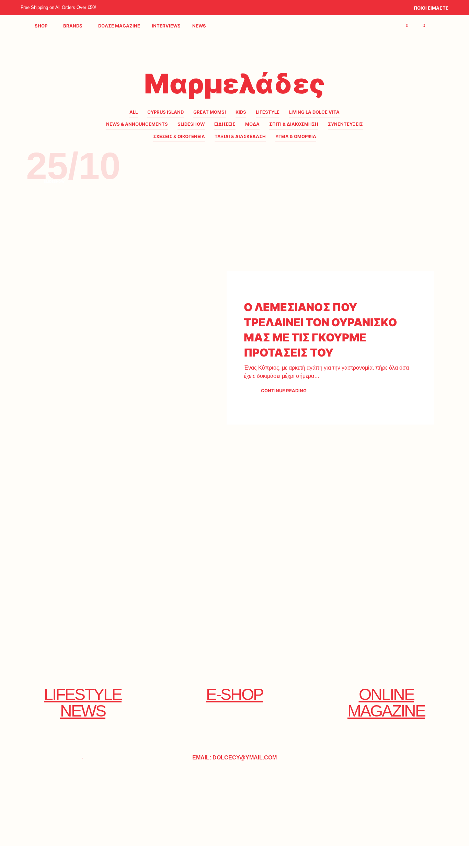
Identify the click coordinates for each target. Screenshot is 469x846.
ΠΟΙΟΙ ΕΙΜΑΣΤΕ (431, 8)
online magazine (386, 702)
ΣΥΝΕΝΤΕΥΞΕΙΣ (345, 124)
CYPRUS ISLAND (165, 112)
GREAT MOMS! (209, 112)
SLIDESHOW (191, 124)
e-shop (234, 694)
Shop (41, 26)
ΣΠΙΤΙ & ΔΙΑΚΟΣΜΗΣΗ (293, 124)
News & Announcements (137, 124)
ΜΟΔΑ (252, 124)
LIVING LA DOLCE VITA (314, 112)
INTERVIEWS (166, 26)
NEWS (199, 26)
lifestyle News (83, 702)
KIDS (241, 112)
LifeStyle (267, 112)
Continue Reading (284, 390)
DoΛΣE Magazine (119, 26)
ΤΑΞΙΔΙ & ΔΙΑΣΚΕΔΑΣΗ (240, 136)
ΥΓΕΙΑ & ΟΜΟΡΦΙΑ (295, 136)
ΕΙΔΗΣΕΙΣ (225, 124)
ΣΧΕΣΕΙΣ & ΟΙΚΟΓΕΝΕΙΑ (179, 136)
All (133, 112)
